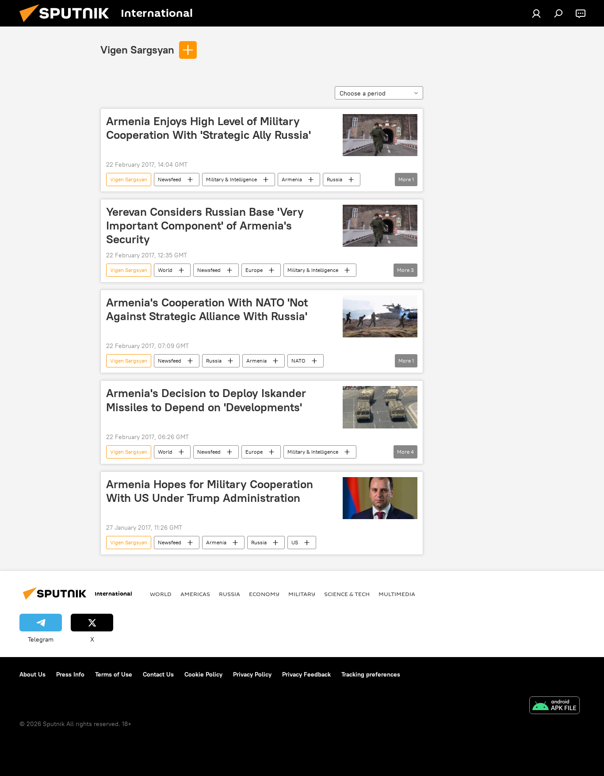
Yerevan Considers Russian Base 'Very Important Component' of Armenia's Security (205, 225)
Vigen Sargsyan (137, 49)
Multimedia (396, 594)
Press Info (70, 674)
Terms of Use (113, 674)
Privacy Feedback (306, 674)
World (165, 270)
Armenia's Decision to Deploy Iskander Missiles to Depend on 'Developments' (206, 400)
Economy (264, 594)
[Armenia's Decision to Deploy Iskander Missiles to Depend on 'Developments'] (380, 407)
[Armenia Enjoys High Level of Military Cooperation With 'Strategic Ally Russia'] (380, 135)
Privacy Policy (252, 674)
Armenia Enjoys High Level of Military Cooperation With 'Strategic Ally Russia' (208, 128)
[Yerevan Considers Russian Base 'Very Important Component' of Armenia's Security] (380, 226)
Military (301, 594)
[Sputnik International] (68, 24)
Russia (334, 179)
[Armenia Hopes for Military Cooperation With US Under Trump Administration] (380, 498)
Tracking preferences (370, 674)
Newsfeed (169, 179)
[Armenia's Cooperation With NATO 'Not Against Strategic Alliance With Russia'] (380, 316)
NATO (298, 360)
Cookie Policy (203, 674)
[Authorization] (536, 13)
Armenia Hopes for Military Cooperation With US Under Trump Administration (209, 491)
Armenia (292, 179)
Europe (254, 270)
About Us (32, 674)
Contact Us (158, 674)
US (294, 542)
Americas (195, 594)
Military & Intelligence (231, 179)
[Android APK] (554, 706)
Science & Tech (347, 594)
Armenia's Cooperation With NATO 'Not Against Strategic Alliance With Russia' (207, 309)
